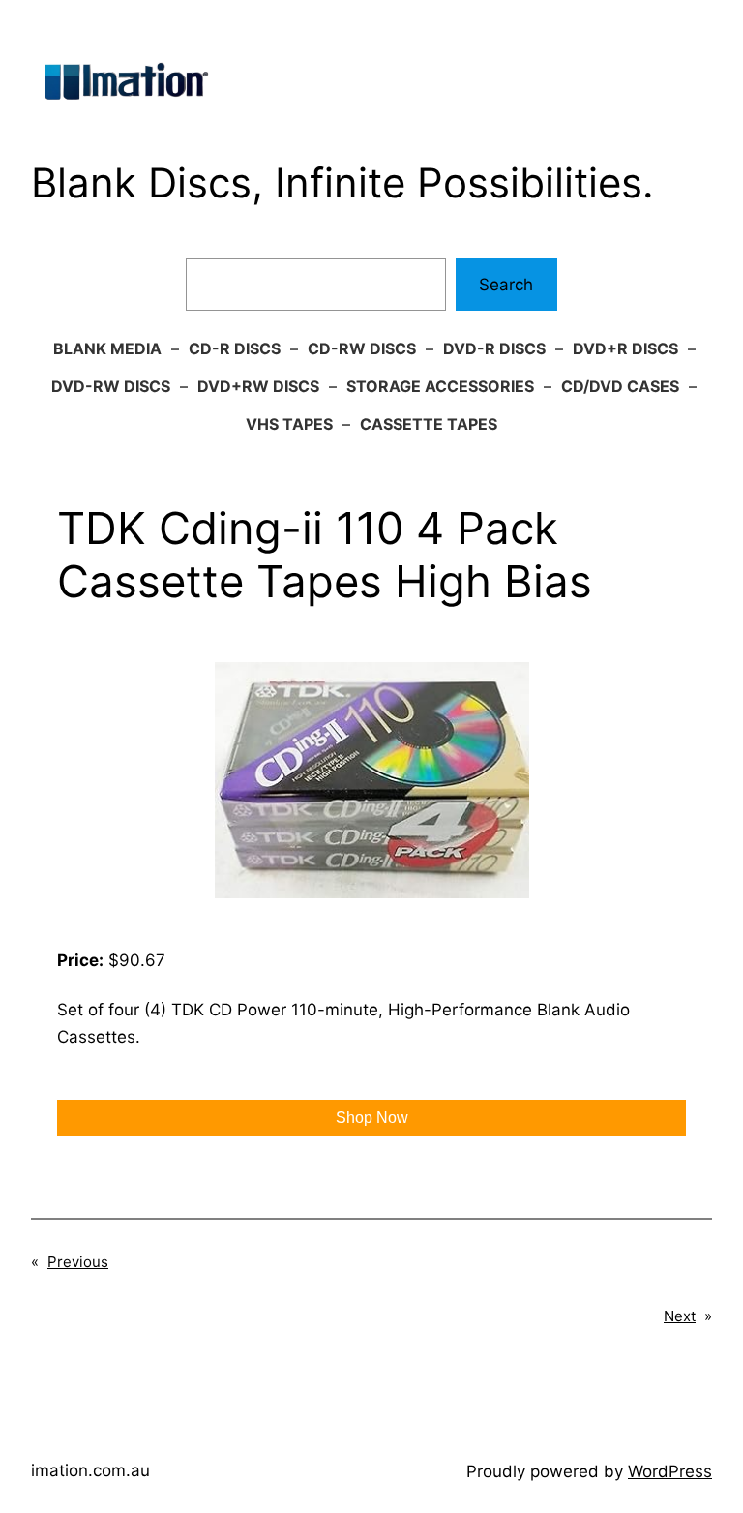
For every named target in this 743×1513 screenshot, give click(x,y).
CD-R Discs (235, 348)
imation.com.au (90, 1470)
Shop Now (372, 1117)
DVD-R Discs (494, 348)
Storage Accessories (440, 386)
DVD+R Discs (625, 348)
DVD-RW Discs (110, 386)
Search (506, 284)
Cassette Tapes (428, 424)
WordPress (670, 1471)
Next (680, 1316)
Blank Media (107, 348)
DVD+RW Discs (258, 386)
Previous (77, 1262)
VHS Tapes (289, 424)
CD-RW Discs (362, 348)
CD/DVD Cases (620, 386)
